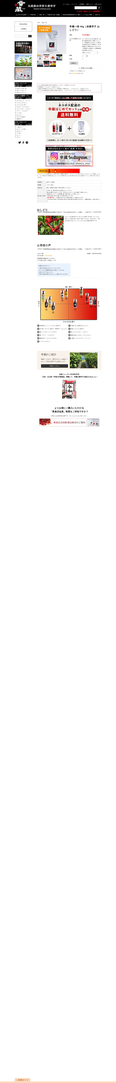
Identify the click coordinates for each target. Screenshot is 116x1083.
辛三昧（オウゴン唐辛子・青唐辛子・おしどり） (53, 328)
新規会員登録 (23, 24)
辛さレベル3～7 (21, 90)
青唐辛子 (19, 119)
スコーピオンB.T (21, 105)
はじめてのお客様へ (21, 14)
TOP (38, 22)
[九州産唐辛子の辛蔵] (35, 10)
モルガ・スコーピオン (23, 107)
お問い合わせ (98, 4)
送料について (89, 4)
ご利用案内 (81, 4)
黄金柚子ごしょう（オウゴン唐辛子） (49, 325)
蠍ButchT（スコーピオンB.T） (47, 338)
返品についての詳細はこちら (78, 71)
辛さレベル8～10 (21, 88)
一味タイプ (20, 127)
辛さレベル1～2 (21, 92)
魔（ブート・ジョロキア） (46, 335)
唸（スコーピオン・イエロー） (79, 332)
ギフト (18, 137)
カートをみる (66, 4)
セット (18, 135)
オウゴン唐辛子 (21, 117)
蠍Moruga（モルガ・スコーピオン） (80, 335)
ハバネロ (19, 113)
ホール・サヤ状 (21, 129)
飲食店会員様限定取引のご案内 (71, 14)
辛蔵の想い (33, 14)
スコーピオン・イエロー (24, 109)
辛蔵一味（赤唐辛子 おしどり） (79, 325)
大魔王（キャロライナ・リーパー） (80, 338)
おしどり (19, 115)
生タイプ (19, 131)
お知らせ (97, 14)
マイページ (74, 4)
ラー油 (18, 133)
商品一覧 (41, 14)
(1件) (82, 73)
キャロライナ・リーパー (24, 100)
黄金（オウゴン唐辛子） (77, 328)
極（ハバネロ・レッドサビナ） (48, 332)
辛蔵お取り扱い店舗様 (53, 14)
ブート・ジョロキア (22, 111)
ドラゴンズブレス (44, 341)
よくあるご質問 (87, 14)
